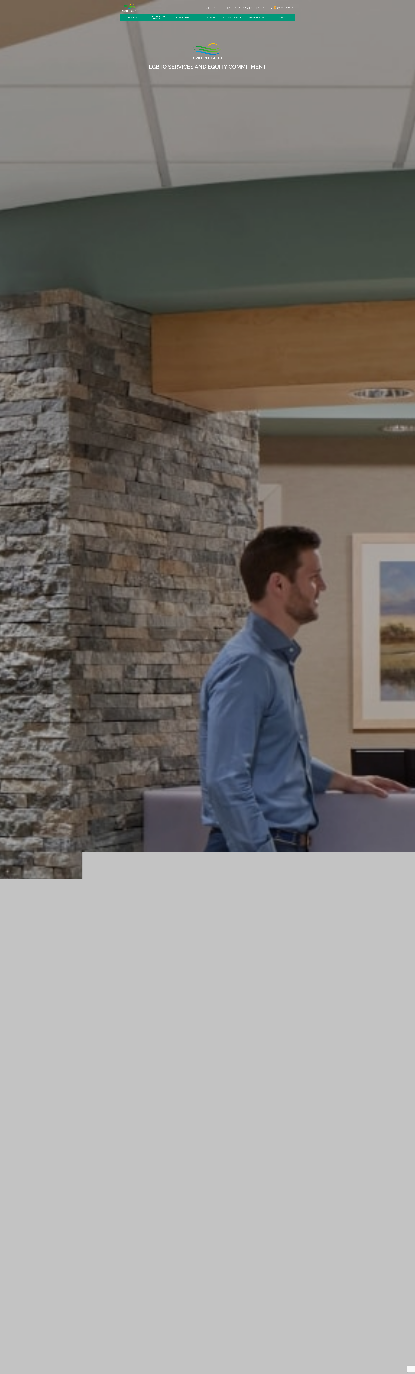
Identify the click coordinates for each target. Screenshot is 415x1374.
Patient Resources (257, 17)
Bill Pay (245, 8)
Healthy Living (182, 17)
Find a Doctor (133, 17)
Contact (261, 8)
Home (147, 1372)
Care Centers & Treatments (159, 1372)
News (253, 8)
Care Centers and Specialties (157, 17)
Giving (204, 8)
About (282, 17)
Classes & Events (207, 17)
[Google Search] (270, 7)
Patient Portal (234, 8)
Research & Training (232, 17)
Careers (223, 8)
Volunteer (213, 8)
